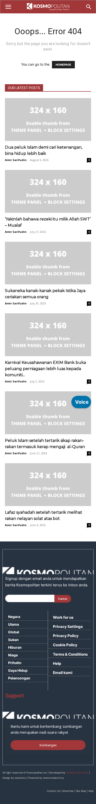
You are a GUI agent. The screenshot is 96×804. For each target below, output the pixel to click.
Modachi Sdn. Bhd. (77, 772)
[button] (8, 7)
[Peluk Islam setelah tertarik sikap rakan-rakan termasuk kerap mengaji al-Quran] (48, 412)
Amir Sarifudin (16, 160)
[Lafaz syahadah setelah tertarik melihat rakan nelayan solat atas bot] (48, 484)
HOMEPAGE (63, 64)
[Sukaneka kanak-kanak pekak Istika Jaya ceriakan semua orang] (48, 263)
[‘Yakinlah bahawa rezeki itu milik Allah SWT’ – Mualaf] (48, 191)
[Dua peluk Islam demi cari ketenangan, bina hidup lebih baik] (48, 119)
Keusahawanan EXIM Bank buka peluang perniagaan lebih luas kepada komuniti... (45, 368)
